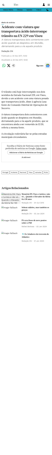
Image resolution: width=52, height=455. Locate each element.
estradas (38, 172)
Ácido (46, 172)
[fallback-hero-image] (11, 198)
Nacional (23, 172)
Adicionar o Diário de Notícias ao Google (26, 152)
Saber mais (41, 148)
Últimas (20, 10)
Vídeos (38, 10)
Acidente (14, 172)
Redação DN (7, 51)
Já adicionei (26, 157)
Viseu (31, 172)
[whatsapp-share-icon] (4, 67)
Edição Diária (8, 10)
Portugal (5, 172)
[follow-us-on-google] (48, 65)
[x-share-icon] (9, 67)
